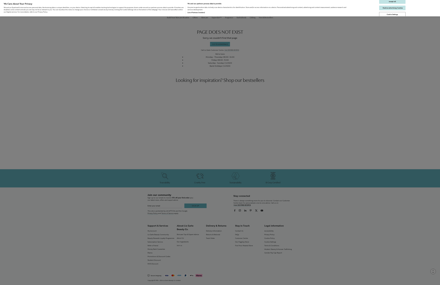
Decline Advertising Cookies (393, 8)
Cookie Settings (392, 14)
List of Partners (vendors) (196, 12)
